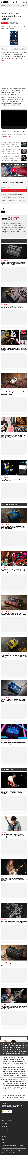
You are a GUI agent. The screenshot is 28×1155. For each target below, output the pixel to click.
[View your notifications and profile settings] (13, 2)
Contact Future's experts (7, 1120)
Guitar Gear (4, 9)
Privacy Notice (20, 196)
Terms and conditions (7, 1117)
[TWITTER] (12, 219)
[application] (14, 118)
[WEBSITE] (17, 219)
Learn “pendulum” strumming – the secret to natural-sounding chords (14, 1096)
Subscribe (19, 2)
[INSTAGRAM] (14, 219)
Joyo (3, 212)
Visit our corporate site (12, 1106)
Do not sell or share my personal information (12, 1145)
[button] (2, 2)
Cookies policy (5, 1126)
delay (14, 58)
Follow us (16, 48)
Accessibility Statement (7, 1133)
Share (5, 48)
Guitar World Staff (13, 22)
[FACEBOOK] (9, 219)
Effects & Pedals (12, 9)
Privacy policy (5, 1123)
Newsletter (24, 48)
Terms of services (18, 194)
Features (4, 22)
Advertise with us (6, 1129)
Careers (3, 1142)
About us (4, 1139)
